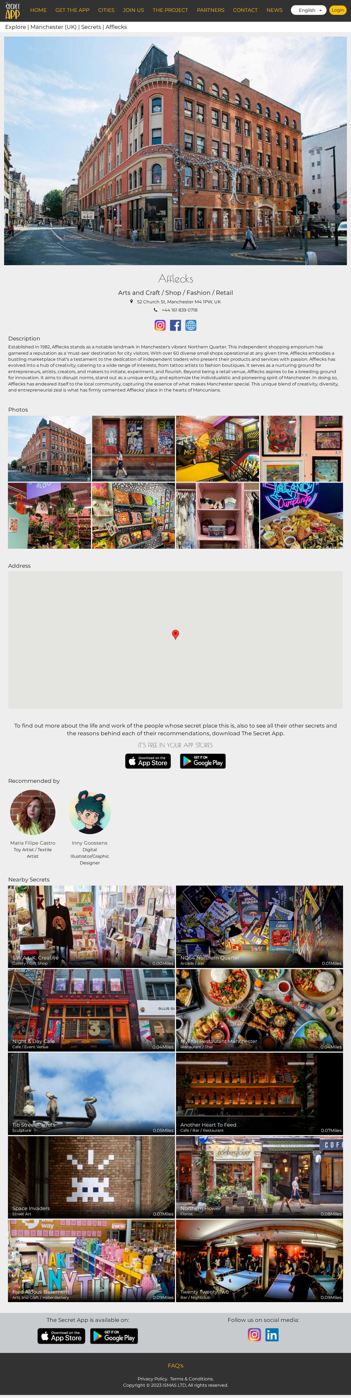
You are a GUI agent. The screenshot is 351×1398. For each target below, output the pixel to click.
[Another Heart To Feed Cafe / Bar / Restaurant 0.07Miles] (259, 1093)
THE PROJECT (170, 10)
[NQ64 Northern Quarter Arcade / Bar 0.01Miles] (259, 926)
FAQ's (175, 1365)
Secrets (93, 27)
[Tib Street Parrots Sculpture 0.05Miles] (91, 1093)
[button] (175, 635)
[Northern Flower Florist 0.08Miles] (259, 1177)
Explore (17, 27)
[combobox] (309, 10)
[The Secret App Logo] (13, 10)
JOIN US (133, 10)
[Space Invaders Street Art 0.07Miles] (91, 1177)
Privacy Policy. (153, 1379)
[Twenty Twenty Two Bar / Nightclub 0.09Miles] (259, 1260)
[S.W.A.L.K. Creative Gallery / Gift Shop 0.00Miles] (91, 926)
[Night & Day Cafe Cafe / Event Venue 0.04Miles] (91, 1010)
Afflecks (116, 27)
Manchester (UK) (55, 27)
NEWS (274, 10)
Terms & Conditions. (192, 1379)
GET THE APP (72, 10)
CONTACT (245, 10)
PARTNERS (210, 10)
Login (338, 10)
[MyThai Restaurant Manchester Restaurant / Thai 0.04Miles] (259, 1010)
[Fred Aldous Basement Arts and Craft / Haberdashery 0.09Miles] (91, 1260)
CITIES (106, 10)
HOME (38, 10)
